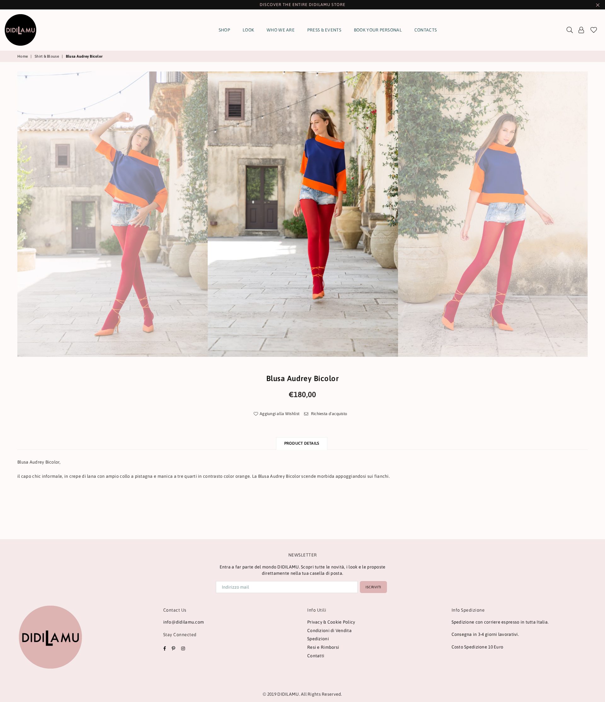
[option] (303, 214)
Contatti (315, 655)
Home (22, 56)
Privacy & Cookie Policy (331, 622)
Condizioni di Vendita (329, 630)
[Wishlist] (593, 30)
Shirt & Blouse (47, 56)
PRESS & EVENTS (324, 29)
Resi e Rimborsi (323, 647)
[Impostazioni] (581, 30)
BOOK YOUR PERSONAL (378, 29)
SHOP (224, 29)
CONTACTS (425, 29)
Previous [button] (10, 214)
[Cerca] (570, 30)
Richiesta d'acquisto (328, 413)
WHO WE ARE (281, 29)
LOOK (248, 29)
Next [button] (594, 214)
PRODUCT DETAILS (302, 443)
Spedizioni (318, 638)
